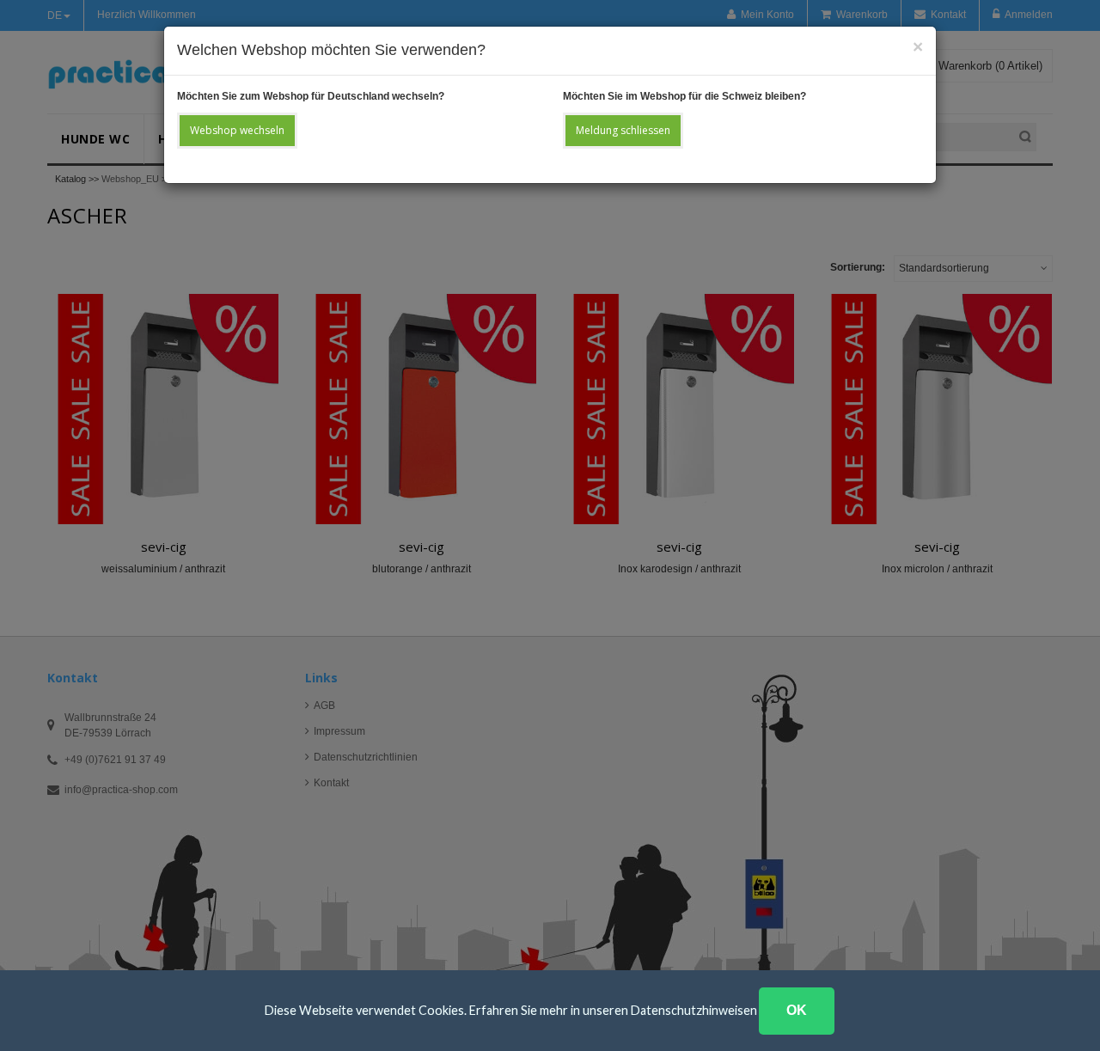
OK (796, 1010)
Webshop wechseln (237, 130)
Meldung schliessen (623, 130)
